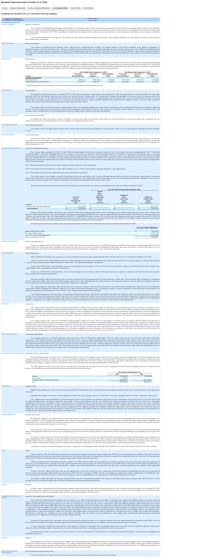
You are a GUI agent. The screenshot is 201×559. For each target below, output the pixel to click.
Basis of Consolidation (8, 24)
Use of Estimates (6, 90)
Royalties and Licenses (8, 414)
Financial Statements (17, 8)
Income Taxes (6, 303)
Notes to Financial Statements (39, 8)
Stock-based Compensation (9, 334)
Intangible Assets (6, 386)
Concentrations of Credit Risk (10, 115)
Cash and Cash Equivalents (9, 125)
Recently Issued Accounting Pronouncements (9, 551)
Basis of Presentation (7, 43)
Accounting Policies (60, 8)
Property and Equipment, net (10, 241)
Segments (4, 537)
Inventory (4, 484)
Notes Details (88, 8)
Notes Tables (75, 8)
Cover (4, 8)
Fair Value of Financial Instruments (11, 148)
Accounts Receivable (7, 134)
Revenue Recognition (8, 253)
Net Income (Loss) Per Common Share (13, 353)
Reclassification (6, 58)
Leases (4, 450)
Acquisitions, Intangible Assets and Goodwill (11, 496)
